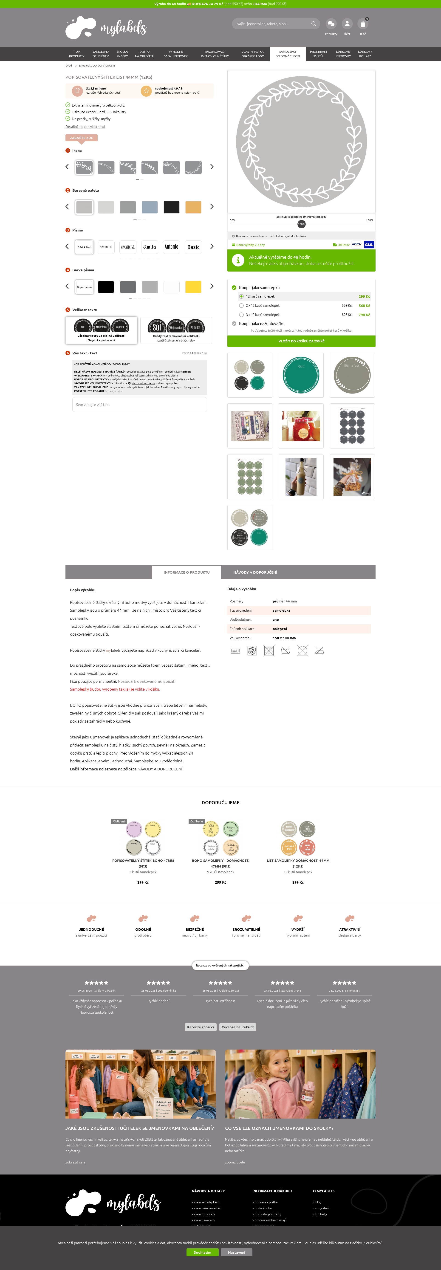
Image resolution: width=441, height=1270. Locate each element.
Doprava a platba (266, 1202)
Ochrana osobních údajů (270, 1220)
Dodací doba (263, 1208)
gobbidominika (167, 990)
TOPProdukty (77, 54)
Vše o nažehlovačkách (208, 1208)
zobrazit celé (75, 1162)
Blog (318, 1202)
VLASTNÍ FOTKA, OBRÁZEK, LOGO (253, 54)
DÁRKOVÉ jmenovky (343, 54)
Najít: (241, 24)
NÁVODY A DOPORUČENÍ (160, 769)
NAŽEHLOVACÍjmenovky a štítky (214, 54)
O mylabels (322, 1208)
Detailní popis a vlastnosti (85, 127)
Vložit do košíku (302, 341)
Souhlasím (202, 1252)
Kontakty (321, 1214)
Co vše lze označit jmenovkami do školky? (279, 1128)
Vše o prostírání (204, 1214)
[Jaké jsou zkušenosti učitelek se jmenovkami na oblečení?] (140, 1084)
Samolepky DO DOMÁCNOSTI (97, 65)
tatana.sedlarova (290, 990)
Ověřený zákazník (104, 990)
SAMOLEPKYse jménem (101, 54)
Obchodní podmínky (268, 1214)
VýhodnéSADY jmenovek (176, 54)
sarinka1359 (352, 990)
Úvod (68, 65)
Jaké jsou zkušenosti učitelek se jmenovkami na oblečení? (139, 1128)
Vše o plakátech (204, 1220)
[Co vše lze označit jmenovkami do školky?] (300, 1084)
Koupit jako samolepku (259, 287)
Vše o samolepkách (206, 1202)
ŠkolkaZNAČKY (122, 54)
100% (301, 224)
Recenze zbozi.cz (200, 1027)
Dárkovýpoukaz (365, 54)
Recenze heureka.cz (238, 1027)
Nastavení (236, 1252)
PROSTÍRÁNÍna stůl (318, 54)
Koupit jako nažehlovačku (262, 323)
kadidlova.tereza (229, 990)
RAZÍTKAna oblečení (144, 54)
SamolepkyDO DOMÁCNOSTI (288, 54)
